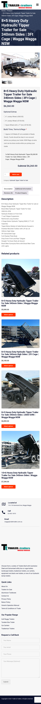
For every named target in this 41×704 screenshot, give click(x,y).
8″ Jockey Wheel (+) (14, 121)
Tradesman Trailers (7, 629)
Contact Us (5, 596)
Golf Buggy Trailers (7, 619)
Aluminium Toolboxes (8, 593)
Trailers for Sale (6, 589)
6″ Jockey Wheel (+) (14, 117)
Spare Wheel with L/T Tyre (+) (18, 125)
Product (9, 11)
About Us (4, 586)
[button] (36, 56)
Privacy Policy (6, 599)
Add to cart (15, 174)
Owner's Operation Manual (10, 605)
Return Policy (5, 602)
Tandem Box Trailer (7, 622)
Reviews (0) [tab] (8, 193)
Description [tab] (8, 189)
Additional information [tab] (23, 189)
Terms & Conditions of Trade (11, 608)
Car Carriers (5, 625)
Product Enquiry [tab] (21, 193)
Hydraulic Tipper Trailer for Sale (19, 180)
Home (3, 11)
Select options (8, 314)
